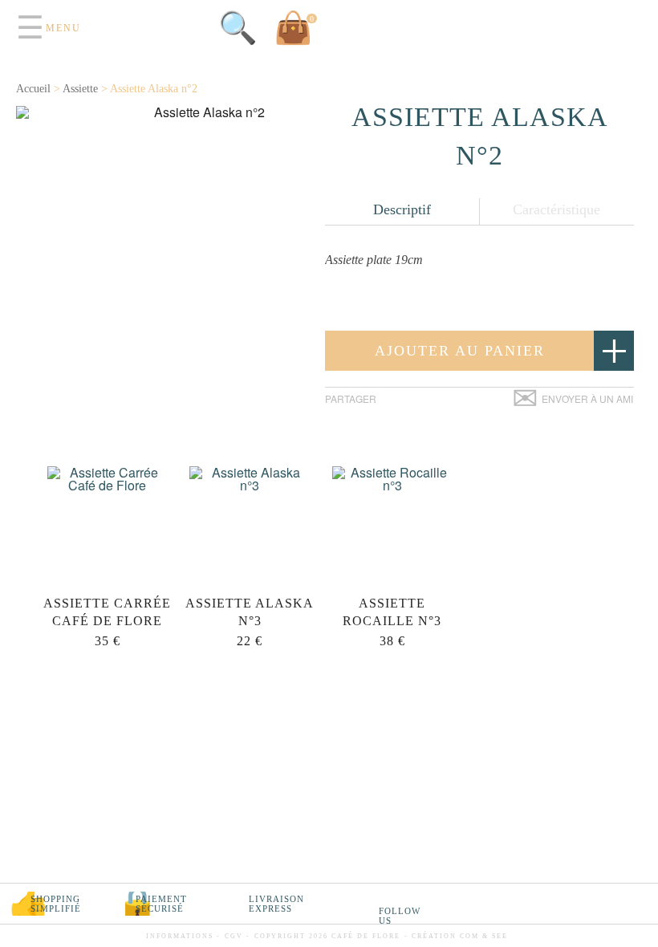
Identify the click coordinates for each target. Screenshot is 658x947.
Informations (179, 936)
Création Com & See (460, 936)
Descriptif (402, 209)
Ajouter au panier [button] (460, 351)
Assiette (80, 89)
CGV (234, 936)
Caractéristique (556, 209)
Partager (350, 399)
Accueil (33, 89)
